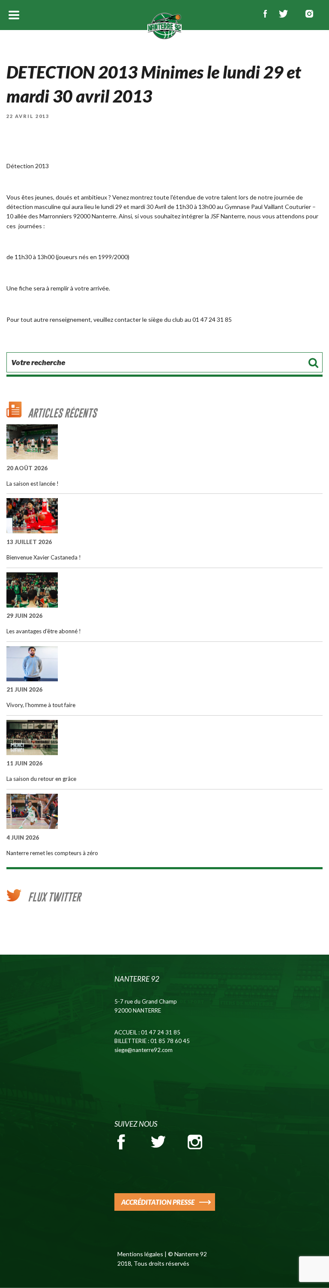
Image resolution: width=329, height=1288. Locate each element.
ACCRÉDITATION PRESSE (157, 1202)
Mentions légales (140, 1254)
